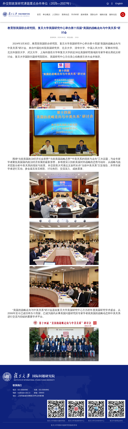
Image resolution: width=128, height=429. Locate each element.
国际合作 (94, 14)
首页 (39, 14)
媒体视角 (84, 14)
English (119, 3)
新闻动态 (65, 14)
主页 (107, 5)
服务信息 (113, 14)
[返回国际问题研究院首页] (16, 13)
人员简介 (56, 14)
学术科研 (75, 14)
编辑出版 (103, 14)
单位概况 (46, 14)
